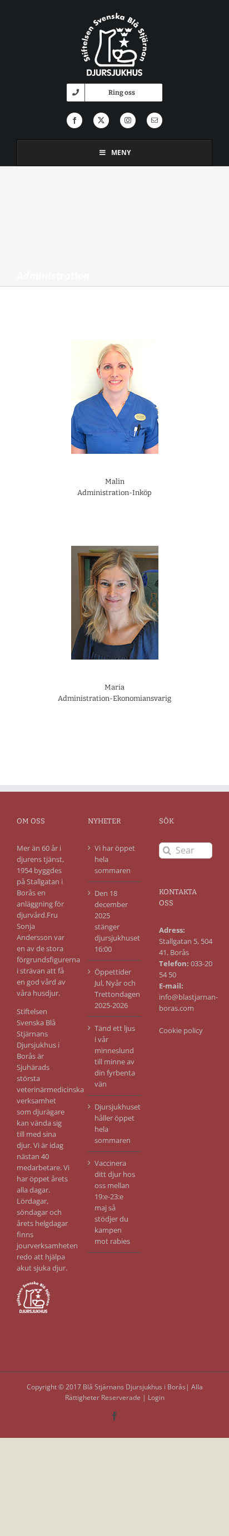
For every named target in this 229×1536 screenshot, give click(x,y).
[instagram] (128, 120)
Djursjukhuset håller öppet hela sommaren (115, 1123)
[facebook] (74, 120)
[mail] (154, 120)
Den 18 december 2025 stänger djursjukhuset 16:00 (115, 921)
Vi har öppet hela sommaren (114, 859)
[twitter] (101, 120)
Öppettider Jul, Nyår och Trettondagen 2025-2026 (115, 988)
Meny (121, 152)
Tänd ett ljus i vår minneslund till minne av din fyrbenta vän (114, 1056)
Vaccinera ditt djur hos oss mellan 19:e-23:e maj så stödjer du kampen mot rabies (114, 1202)
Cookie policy (181, 1030)
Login (156, 1397)
